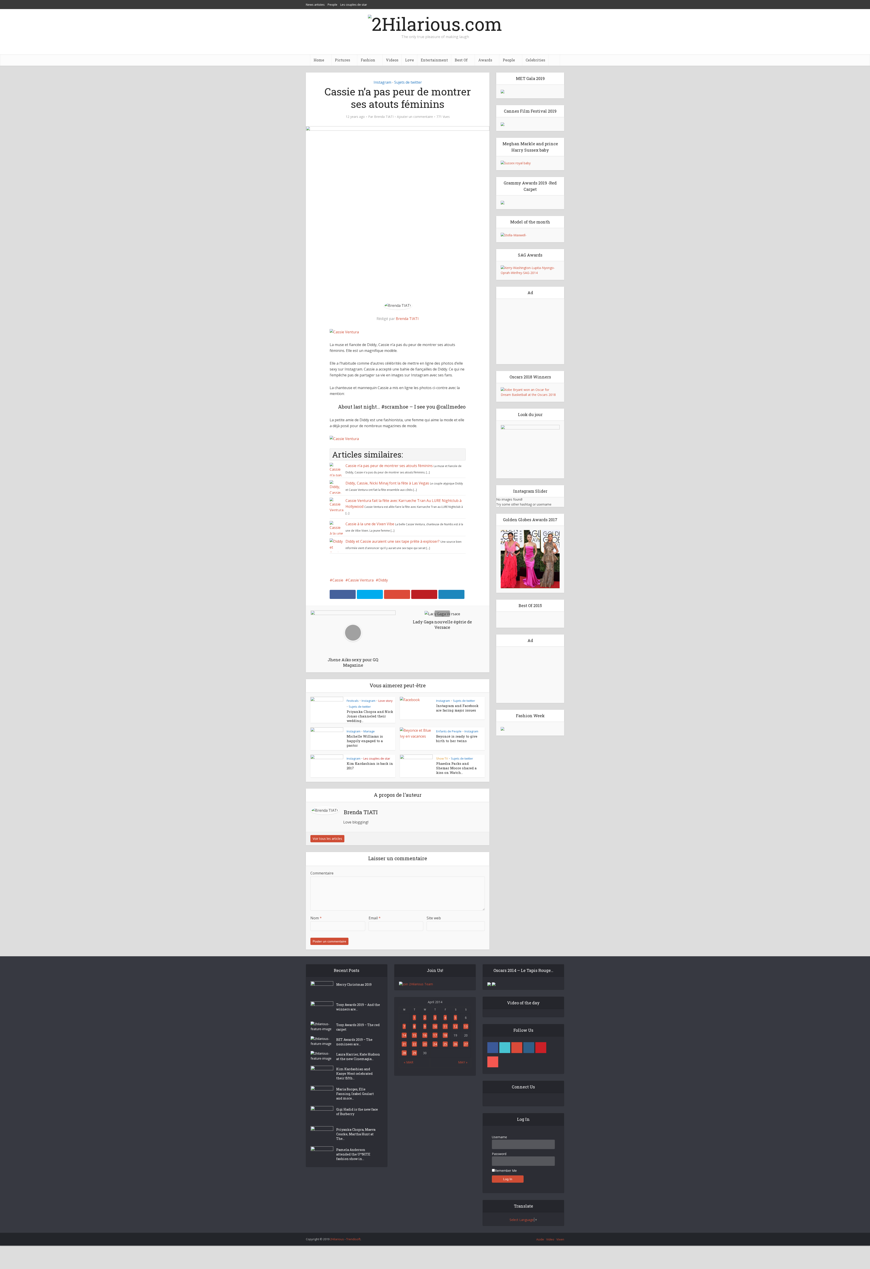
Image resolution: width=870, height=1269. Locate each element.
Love (409, 60)
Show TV (442, 758)
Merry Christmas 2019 (354, 984)
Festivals (353, 701)
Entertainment (434, 60)
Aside (540, 1239)
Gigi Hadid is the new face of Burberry (357, 1111)
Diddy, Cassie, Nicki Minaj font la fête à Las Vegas (387, 483)
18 (445, 1035)
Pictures (342, 60)
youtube (492, 1061)
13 (466, 1026)
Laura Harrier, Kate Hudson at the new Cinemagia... (358, 1056)
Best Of (461, 60)
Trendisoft (353, 1239)
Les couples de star (353, 4)
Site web (434, 917)
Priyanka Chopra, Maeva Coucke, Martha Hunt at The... (355, 1134)
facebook (492, 1047)
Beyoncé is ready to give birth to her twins (456, 738)
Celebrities (535, 60)
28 (404, 1053)
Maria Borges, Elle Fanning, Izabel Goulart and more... (355, 1093)
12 (455, 1026)
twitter (504, 1047)
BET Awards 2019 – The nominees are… (354, 1041)
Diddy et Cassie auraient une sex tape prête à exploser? (393, 541)
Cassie (337, 580)
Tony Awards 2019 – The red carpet (358, 1027)
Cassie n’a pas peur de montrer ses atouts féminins (389, 465)
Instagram (382, 82)
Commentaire (322, 873)
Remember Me (506, 1170)
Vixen (560, 1239)
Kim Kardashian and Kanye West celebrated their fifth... (354, 1073)
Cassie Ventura (361, 580)
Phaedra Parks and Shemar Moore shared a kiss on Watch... (456, 768)
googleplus (516, 1047)
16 (425, 1035)
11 (445, 1026)
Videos (392, 60)
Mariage (369, 731)
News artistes (315, 4)
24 (435, 1044)
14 (404, 1035)
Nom (316, 917)
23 (425, 1044)
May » (462, 1062)
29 (414, 1053)
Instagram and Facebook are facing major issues (457, 707)
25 (445, 1044)
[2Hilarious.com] (435, 22)
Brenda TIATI (384, 117)
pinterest (540, 1047)
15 (414, 1035)
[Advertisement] (530, 331)
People (332, 4)
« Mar (408, 1062)
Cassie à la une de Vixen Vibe (370, 523)
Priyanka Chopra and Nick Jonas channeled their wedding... (370, 716)
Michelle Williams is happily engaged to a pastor (365, 741)
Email (375, 917)
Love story (385, 701)
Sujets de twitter (408, 82)
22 (414, 1044)
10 (435, 1026)
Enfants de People (449, 731)
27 (466, 1044)
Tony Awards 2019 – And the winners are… (358, 1007)
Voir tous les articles (327, 838)
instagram (528, 1047)
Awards (485, 60)
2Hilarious (337, 1239)
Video (550, 1239)
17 (435, 1035)
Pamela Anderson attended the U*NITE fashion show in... (353, 1154)
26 (455, 1044)
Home (319, 60)
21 (404, 1044)
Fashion (368, 60)
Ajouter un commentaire (415, 117)
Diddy (383, 580)
